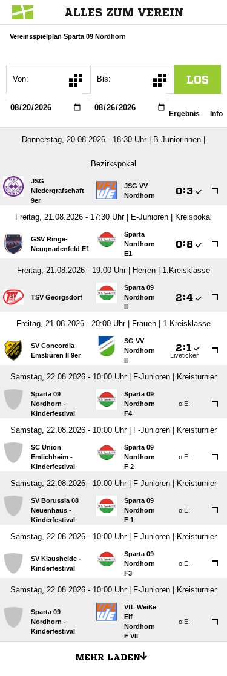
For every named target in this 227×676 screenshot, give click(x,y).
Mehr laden (107, 657)
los (197, 79)
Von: (20, 79)
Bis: (104, 79)
